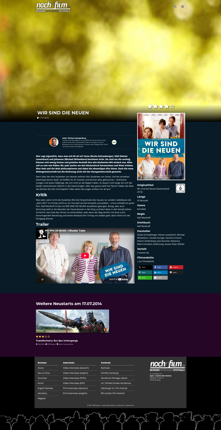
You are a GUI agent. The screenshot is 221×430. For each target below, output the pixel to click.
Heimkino (42, 393)
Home (41, 367)
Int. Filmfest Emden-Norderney (116, 383)
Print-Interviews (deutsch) (75, 388)
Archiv (41, 383)
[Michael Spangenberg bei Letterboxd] (114, 142)
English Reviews (45, 388)
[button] (145, 267)
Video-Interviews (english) (75, 373)
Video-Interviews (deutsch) (76, 367)
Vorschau (42, 378)
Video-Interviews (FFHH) (74, 378)
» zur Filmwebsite (145, 261)
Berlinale (105, 367)
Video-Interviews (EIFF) (74, 383)
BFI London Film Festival (113, 393)
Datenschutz (130, 405)
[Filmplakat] (161, 148)
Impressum (120, 405)
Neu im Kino (44, 373)
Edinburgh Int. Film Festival (114, 388)
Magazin (42, 398)
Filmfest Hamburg (109, 373)
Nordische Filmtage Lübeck (114, 378)
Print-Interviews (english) (75, 393)
